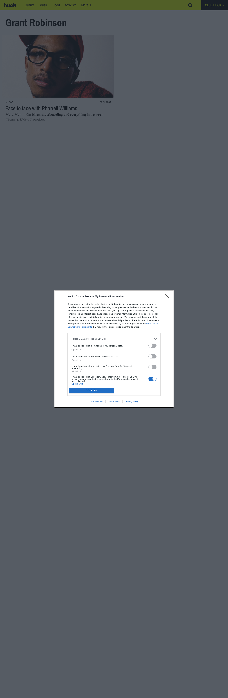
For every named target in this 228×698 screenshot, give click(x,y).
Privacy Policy (131, 401)
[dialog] (114, 349)
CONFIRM (91, 390)
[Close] (168, 297)
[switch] (152, 346)
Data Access (114, 401)
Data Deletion (96, 401)
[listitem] (114, 338)
